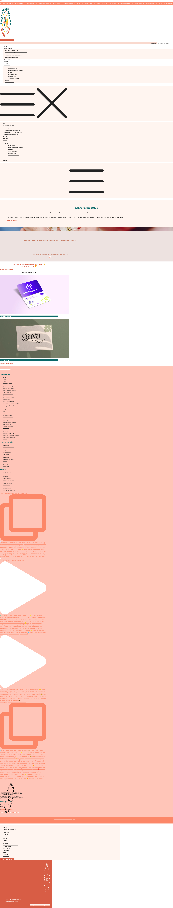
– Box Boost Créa (6, 399)
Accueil (6, 46)
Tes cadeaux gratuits (7, 478)
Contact (6, 84)
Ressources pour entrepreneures (9, 480)
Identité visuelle (12, 68)
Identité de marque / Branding (15, 70)
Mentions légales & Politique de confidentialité (63, 819)
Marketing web (12, 76)
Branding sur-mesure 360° (11, 57)
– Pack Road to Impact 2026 (8, 397)
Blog (6, 66)
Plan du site (5, 406)
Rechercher (153, 43)
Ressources (7, 65)
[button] (86, 103)
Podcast (7, 80)
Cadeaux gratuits (9, 82)
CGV (74, 819)
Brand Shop (7, 59)
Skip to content (4, 1)
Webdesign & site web (13, 78)
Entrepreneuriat (12, 74)
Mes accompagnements (7, 383)
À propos (6, 63)
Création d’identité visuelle (12, 54)
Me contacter (5, 476)
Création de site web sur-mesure (13, 55)
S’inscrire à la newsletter (7, 472)
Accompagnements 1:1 (9, 48)
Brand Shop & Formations (8, 394)
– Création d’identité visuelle (8, 388)
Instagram (10, 72)
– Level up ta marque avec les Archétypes (11, 403)
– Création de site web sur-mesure (9, 390)
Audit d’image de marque (11, 50)
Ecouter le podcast (6, 474)
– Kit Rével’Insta (6, 395)
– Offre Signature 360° (7, 392)
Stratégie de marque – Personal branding (16, 52)
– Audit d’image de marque (8, 384)
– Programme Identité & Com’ (8, 401)
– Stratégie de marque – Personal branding (11, 386)
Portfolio (6, 61)
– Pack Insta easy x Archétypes (9, 404)
